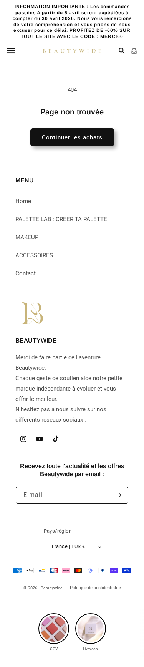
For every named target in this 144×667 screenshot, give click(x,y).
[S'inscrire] (119, 495)
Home (23, 201)
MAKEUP (26, 237)
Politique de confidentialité (95, 587)
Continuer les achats (72, 137)
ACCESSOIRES (34, 255)
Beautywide (52, 588)
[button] (11, 51)
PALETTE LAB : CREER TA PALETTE (61, 219)
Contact (25, 273)
